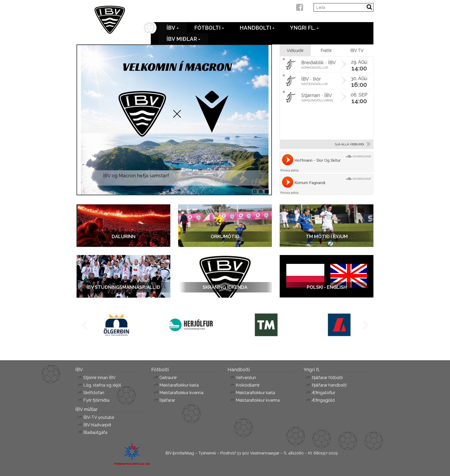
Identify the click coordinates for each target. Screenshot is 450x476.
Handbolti (255, 28)
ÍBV (170, 28)
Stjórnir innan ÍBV (99, 377)
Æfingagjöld (323, 400)
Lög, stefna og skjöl (102, 385)
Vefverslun (246, 377)
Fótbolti (207, 28)
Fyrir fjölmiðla (96, 400)
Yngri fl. (302, 28)
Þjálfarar (167, 400)
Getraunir (168, 377)
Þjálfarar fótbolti (327, 377)
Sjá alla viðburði (349, 144)
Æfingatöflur (323, 392)
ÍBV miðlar (181, 39)
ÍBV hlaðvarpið (97, 424)
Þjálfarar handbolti (329, 385)
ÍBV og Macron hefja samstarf (136, 175)
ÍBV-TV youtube (98, 417)
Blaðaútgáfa (95, 432)
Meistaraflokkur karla (179, 385)
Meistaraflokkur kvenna (181, 392)
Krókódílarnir (248, 385)
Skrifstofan (93, 392)
